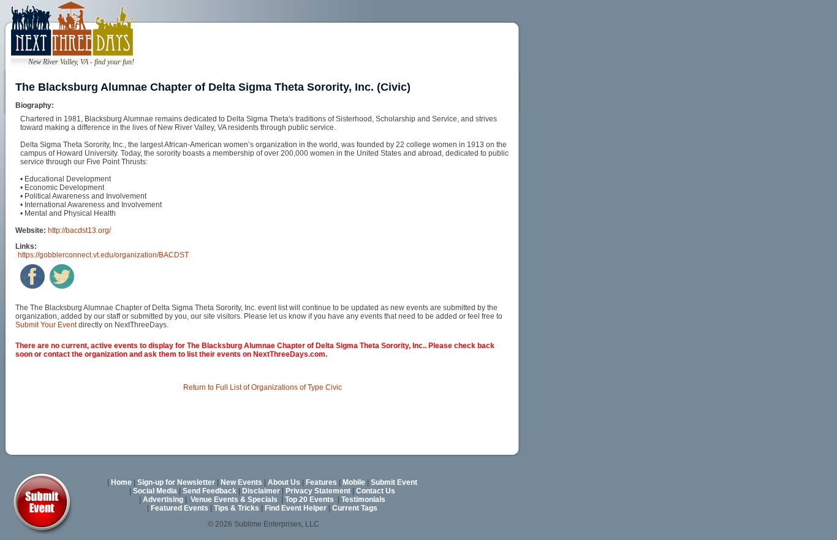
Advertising (163, 499)
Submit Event (394, 482)
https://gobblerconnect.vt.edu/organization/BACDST (103, 255)
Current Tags (354, 508)
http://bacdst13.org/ (79, 230)
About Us (284, 482)
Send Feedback (210, 491)
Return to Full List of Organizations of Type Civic (262, 387)
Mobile (354, 482)
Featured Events (179, 508)
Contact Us (375, 491)
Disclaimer (261, 491)
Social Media (155, 491)
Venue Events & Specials (234, 499)
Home (121, 482)
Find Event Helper (296, 508)
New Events (241, 482)
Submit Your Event (46, 325)
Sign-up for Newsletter (176, 482)
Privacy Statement (318, 491)
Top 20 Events (309, 499)
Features (321, 482)
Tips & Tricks (236, 508)
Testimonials (363, 499)
